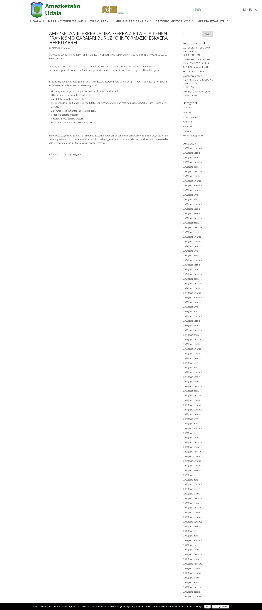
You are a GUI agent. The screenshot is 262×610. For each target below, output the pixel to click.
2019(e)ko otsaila (191, 568)
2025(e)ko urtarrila (192, 236)
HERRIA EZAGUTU (211, 21)
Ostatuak (187, 126)
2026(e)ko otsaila (191, 176)
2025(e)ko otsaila (191, 232)
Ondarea (187, 121)
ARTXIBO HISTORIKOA (173, 21)
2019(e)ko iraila (190, 535)
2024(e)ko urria (190, 250)
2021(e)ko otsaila (191, 456)
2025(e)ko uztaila (191, 208)
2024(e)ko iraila (190, 255)
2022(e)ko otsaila (191, 400)
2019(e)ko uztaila (191, 545)
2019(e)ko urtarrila (192, 572)
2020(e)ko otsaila (191, 512)
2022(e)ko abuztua (192, 372)
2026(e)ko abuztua (192, 148)
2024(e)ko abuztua (192, 260)
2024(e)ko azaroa (192, 246)
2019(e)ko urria (190, 530)
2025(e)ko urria (190, 194)
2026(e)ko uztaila (191, 152)
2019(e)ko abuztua (192, 540)
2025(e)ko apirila (191, 222)
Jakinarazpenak (190, 117)
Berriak (66, 48)
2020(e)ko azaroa (192, 470)
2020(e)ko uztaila (191, 488)
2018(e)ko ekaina (191, 577)
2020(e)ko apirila (191, 503)
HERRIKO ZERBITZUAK (65, 21)
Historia (187, 112)
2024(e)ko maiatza (192, 274)
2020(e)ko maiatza (192, 498)
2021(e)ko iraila (190, 423)
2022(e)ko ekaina (191, 381)
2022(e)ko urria (190, 362)
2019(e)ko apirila (191, 559)
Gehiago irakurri (220, 607)
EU (250, 10)
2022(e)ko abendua (192, 353)
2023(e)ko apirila (191, 334)
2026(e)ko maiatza (192, 162)
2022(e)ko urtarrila (192, 404)
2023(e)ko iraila (190, 311)
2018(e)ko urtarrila (192, 596)
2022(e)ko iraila (190, 367)
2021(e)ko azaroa (192, 414)
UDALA (35, 21)
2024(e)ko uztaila (191, 264)
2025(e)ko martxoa (192, 227)
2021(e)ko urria (190, 418)
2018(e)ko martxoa (192, 587)
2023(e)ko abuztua (192, 316)
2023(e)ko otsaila (191, 344)
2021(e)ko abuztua (192, 428)
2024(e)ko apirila (191, 278)
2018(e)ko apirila (191, 582)
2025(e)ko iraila (190, 199)
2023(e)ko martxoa (192, 339)
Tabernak (188, 130)
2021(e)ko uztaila (191, 433)
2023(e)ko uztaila (191, 320)
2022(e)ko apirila (191, 390)
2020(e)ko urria (190, 475)
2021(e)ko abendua (192, 409)
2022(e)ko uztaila (191, 376)
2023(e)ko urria (190, 306)
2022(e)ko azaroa (192, 358)
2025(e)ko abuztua (192, 204)
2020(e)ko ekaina (191, 493)
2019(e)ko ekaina (191, 549)
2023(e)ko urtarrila (192, 348)
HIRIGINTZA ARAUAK (132, 21)
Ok (207, 607)
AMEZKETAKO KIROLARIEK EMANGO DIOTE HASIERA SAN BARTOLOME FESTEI (196, 63)
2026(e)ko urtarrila (192, 180)
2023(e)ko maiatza (192, 330)
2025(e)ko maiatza (192, 218)
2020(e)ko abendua (192, 465)
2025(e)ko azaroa (192, 190)
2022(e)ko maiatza (192, 386)
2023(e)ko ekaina (191, 325)
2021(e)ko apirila (191, 446)
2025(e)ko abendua (192, 185)
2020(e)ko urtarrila (192, 517)
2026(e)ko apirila (191, 166)
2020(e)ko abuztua (192, 484)
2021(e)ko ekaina (191, 437)
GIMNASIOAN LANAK (194, 71)
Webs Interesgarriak (193, 135)
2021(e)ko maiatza (192, 442)
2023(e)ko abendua (192, 297)
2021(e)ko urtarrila (192, 460)
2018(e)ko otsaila (191, 591)
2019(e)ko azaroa (192, 526)
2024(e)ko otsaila (191, 288)
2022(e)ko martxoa (192, 395)
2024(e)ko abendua (192, 241)
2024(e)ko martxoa (192, 283)
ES (244, 10)
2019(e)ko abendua (192, 521)
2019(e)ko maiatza (192, 554)
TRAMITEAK (99, 21)
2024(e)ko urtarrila (192, 292)
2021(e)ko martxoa (192, 451)
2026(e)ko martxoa (192, 171)
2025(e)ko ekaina (191, 213)
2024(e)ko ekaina (191, 269)
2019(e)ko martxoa (192, 563)
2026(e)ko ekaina (191, 157)
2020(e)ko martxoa (192, 507)
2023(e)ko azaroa (192, 302)
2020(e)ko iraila (190, 479)
